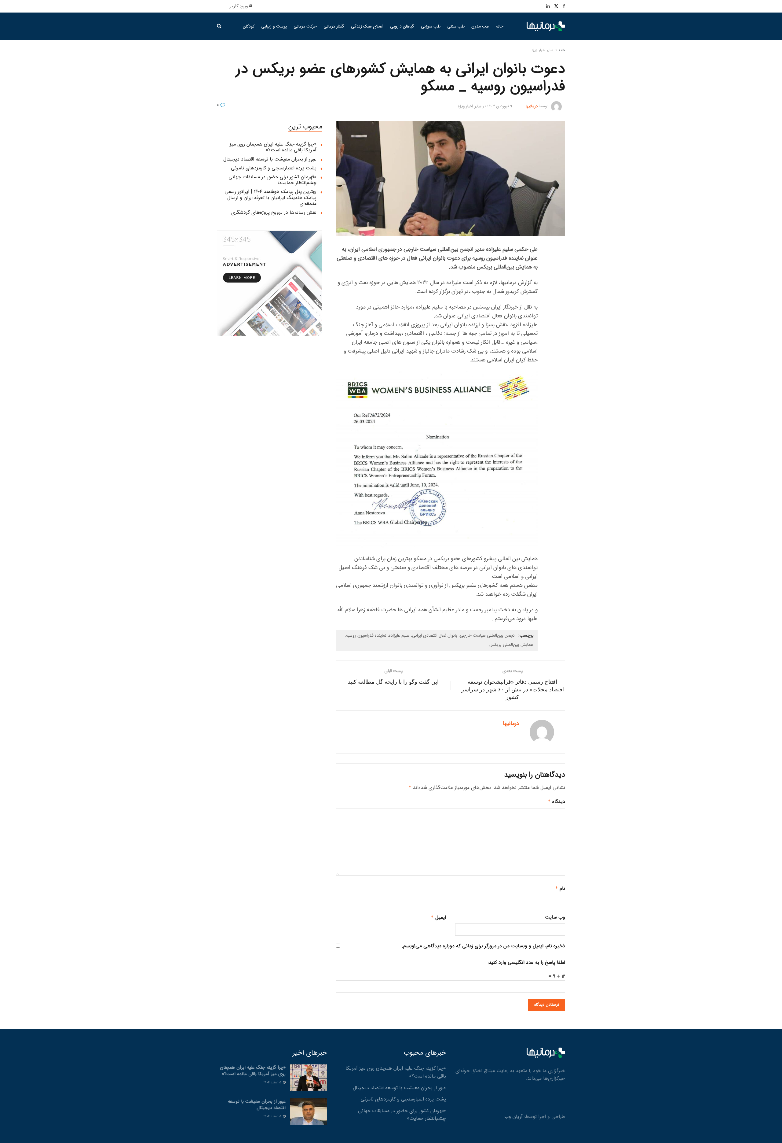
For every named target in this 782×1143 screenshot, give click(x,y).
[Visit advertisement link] (269, 283)
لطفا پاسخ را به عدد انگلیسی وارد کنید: (526, 962)
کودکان (248, 26)
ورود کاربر (239, 6)
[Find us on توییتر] (556, 6)
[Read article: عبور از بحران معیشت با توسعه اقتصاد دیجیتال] (308, 1111)
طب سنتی (456, 26)
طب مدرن (480, 26)
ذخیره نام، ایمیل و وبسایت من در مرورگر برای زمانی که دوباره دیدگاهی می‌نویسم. (483, 946)
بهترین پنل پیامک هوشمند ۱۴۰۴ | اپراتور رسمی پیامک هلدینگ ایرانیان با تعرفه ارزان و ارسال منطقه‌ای (270, 197)
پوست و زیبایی (274, 26)
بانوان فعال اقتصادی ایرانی (434, 635)
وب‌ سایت (555, 917)
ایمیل (438, 917)
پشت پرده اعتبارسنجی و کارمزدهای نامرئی (273, 168)
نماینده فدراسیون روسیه (366, 635)
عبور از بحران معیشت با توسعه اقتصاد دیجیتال (269, 159)
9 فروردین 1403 (499, 106)
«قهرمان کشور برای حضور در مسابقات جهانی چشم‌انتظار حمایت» (272, 180)
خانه (499, 26)
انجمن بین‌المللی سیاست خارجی (488, 635)
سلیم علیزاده (399, 635)
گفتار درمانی (333, 26)
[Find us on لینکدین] (548, 6)
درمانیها (532, 106)
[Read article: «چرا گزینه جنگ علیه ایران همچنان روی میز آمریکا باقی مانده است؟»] (308, 1077)
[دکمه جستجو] (219, 26)
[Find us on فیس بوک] (564, 6)
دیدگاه (556, 801)
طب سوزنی (430, 26)
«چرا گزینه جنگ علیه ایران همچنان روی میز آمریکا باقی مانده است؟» (273, 147)
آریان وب (513, 1116)
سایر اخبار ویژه (542, 50)
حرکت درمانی (305, 26)
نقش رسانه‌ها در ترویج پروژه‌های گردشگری (273, 212)
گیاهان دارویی (402, 26)
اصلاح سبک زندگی (367, 26)
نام (560, 888)
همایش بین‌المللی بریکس (511, 644)
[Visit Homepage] (546, 26)
